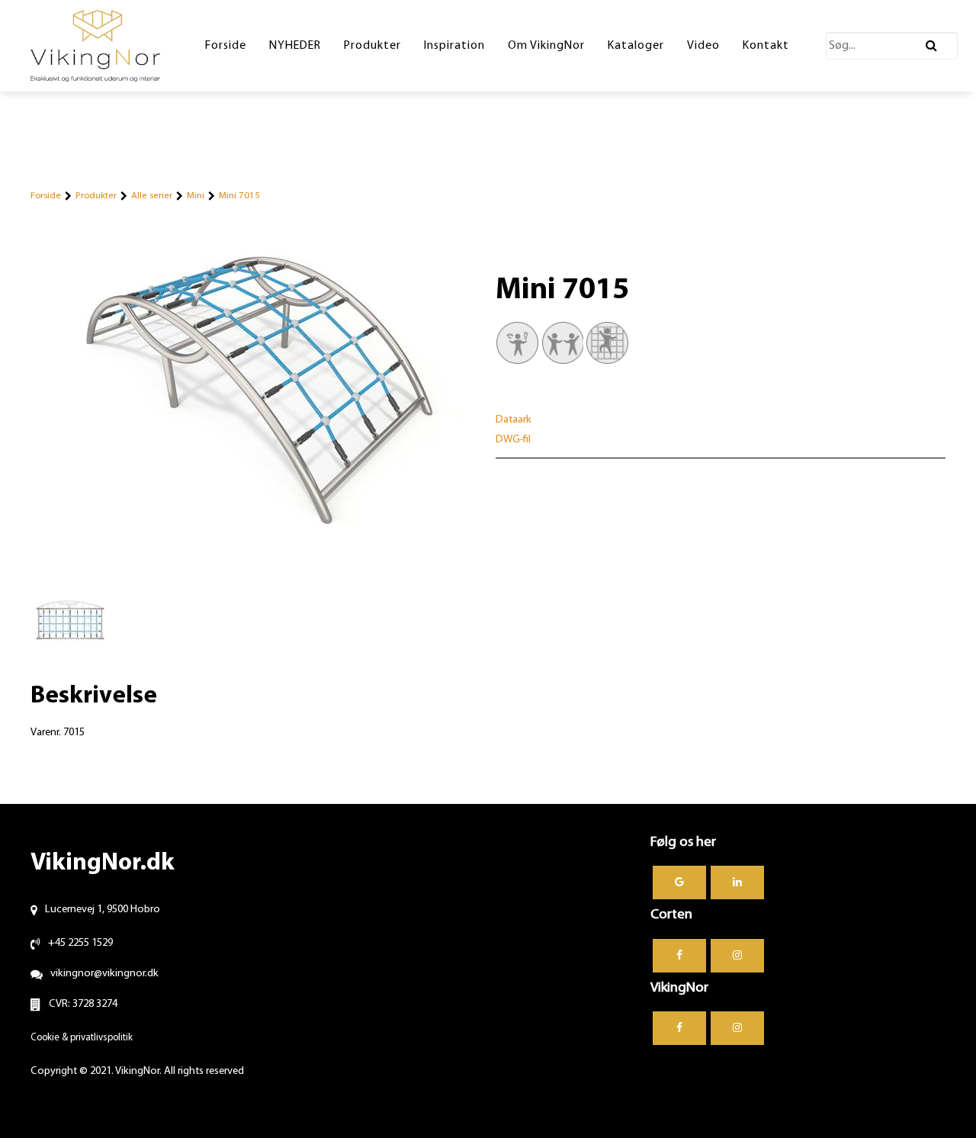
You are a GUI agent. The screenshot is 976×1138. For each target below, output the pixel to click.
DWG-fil (513, 439)
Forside (45, 196)
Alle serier (151, 196)
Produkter (96, 196)
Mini (195, 196)
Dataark (513, 420)
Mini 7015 (239, 196)
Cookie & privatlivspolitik (81, 1038)
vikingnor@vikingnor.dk (104, 973)
